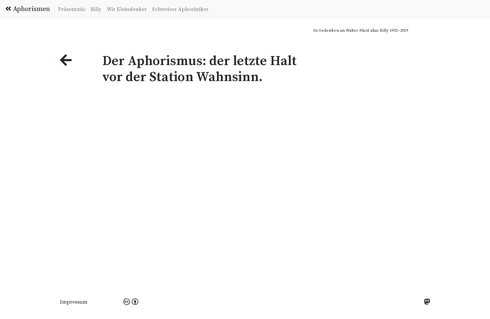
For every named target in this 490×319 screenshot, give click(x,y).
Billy (96, 9)
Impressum (73, 302)
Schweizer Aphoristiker (180, 9)
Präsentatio (71, 9)
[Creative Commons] (130, 302)
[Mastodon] (427, 302)
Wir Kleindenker (127, 9)
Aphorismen (30, 9)
